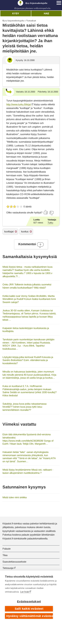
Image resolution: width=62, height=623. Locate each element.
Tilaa (4, 555)
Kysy (15, 13)
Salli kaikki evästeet (29, 608)
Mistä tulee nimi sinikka (14, 497)
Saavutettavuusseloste (14, 561)
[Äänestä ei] (51, 213)
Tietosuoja (7, 568)
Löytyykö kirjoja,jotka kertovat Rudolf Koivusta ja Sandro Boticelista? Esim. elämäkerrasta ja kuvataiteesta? (27, 360)
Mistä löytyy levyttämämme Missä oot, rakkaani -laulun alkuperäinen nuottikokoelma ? (27, 471)
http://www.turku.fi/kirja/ (18, 104)
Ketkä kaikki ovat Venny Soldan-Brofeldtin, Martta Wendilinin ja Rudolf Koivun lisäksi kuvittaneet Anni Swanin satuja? (29, 299)
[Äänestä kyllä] (46, 212)
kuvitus (24, 231)
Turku (50, 222)
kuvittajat (9, 231)
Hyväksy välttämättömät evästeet (29, 616)
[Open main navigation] (59, 2)
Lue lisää (24, 592)
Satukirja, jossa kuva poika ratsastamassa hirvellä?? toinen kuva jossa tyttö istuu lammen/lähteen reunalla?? (24, 406)
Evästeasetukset (29, 601)
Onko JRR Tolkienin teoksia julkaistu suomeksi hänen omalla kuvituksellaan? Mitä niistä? (26, 286)
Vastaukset (31, 20)
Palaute (6, 548)
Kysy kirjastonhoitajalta (13, 20)
